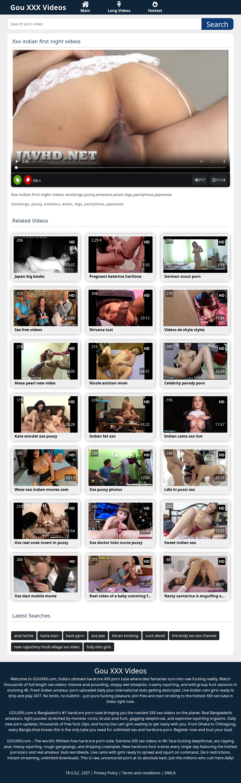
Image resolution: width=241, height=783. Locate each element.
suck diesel (155, 635)
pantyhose (94, 204)
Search (217, 24)
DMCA (170, 772)
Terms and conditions (141, 772)
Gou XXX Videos (38, 7)
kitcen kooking (125, 635)
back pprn (75, 635)
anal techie (23, 635)
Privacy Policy (106, 772)
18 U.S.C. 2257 (77, 772)
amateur (52, 204)
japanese (114, 204)
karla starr (49, 635)
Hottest (155, 10)
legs (78, 204)
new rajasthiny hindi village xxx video (47, 647)
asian (67, 204)
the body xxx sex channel (194, 635)
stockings (20, 204)
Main (85, 10)
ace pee (98, 635)
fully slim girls (99, 647)
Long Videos (119, 10)
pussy (36, 204)
